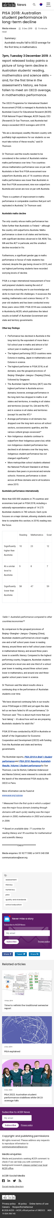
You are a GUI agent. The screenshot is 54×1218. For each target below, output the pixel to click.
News (21, 4)
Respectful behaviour (22, 1207)
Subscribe (11, 941)
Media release (9, 28)
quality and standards (16, 899)
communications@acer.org (14, 1147)
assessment (11, 879)
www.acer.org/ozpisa (12, 795)
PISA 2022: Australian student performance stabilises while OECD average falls (23, 1097)
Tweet (19, 954)
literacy (9, 884)
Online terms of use (38, 1203)
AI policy (22, 1203)
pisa (7, 894)
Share (6, 954)
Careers (6, 1207)
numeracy (10, 889)
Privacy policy (44, 941)
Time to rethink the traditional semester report (26, 1007)
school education (14, 904)
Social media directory (13, 1186)
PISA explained (12, 1051)
